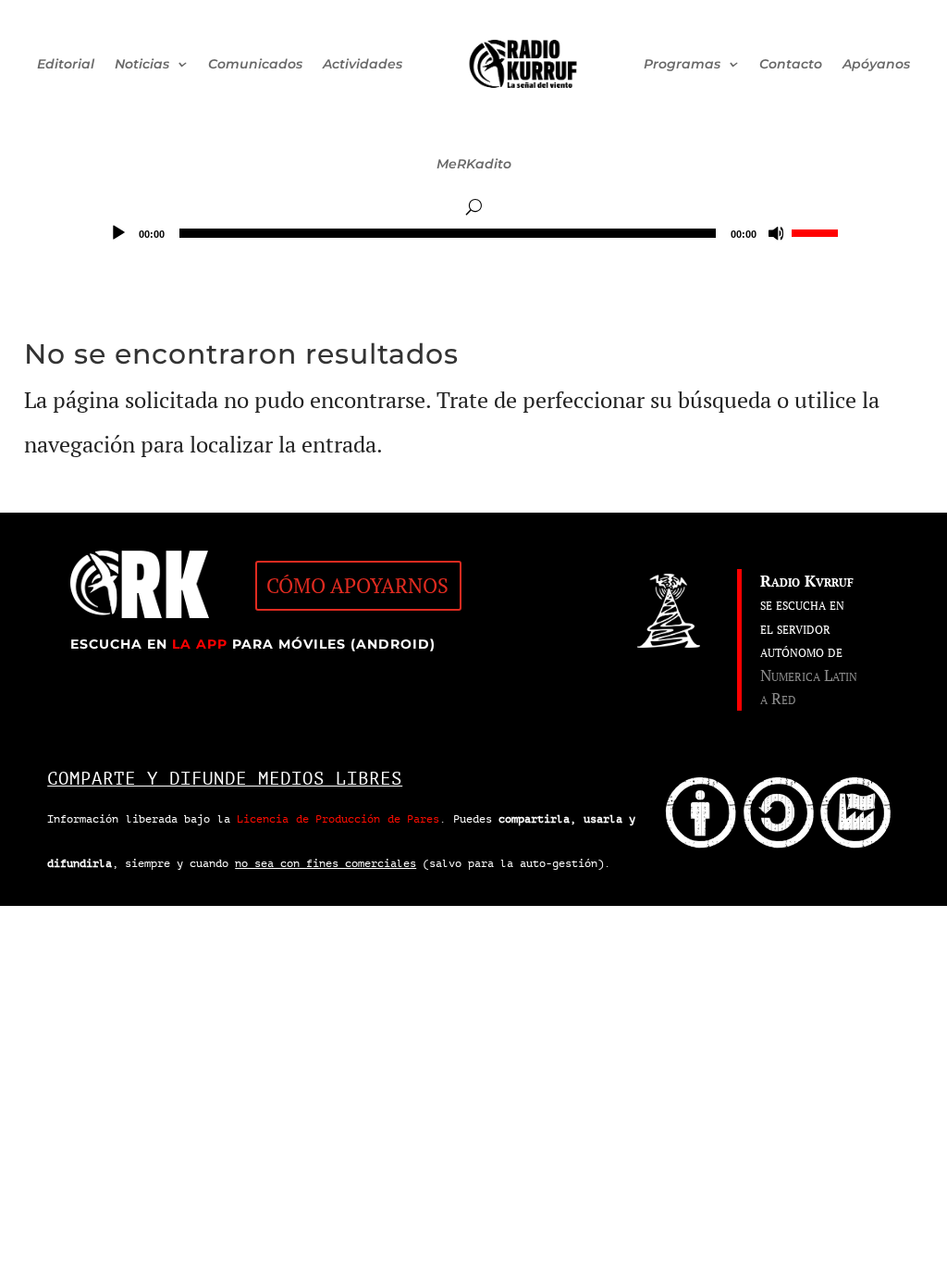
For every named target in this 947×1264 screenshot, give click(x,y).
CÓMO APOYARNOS (357, 585)
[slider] (817, 231)
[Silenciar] (777, 233)
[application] (473, 233)
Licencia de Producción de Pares (338, 818)
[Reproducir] (118, 233)
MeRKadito (474, 163)
